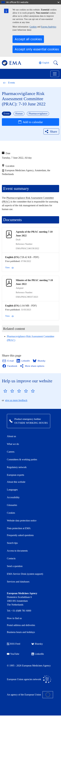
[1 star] (5, 390)
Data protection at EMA (19, 528)
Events (11, 82)
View (7, 267)
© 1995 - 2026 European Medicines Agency (29, 665)
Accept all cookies (28, 39)
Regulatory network (17, 467)
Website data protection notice (21, 520)
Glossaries (12, 505)
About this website (16, 482)
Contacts (11, 558)
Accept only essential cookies (37, 49)
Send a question (15, 566)
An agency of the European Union (24, 694)
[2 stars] (9, 390)
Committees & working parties (22, 459)
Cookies (33, 27)
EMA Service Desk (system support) (25, 574)
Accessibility (13, 497)
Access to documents (17, 550)
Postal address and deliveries (21, 625)
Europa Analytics (48, 27)
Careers (10, 451)
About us (11, 436)
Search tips (12, 543)
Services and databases (18, 581)
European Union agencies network (24, 679)
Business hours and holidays (21, 632)
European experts (15, 475)
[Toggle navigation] (54, 74)
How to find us (14, 618)
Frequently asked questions (20, 535)
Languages (12, 489)
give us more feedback (16, 400)
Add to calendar (33, 122)
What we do (13, 444)
